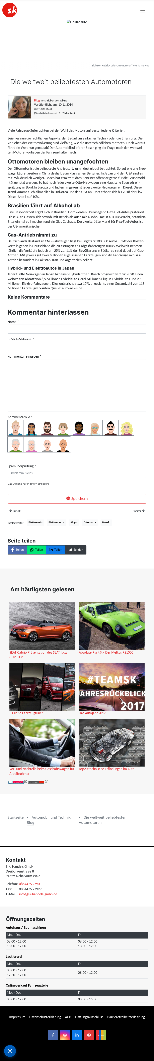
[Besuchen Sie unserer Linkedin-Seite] (77, 1035)
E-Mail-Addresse (21, 339)
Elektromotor (56, 522)
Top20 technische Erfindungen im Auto (107, 769)
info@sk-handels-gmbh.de (38, 894)
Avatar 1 (15, 428)
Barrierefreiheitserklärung (126, 1017)
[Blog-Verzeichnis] (17, 782)
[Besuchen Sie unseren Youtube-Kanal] (89, 1035)
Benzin (106, 522)
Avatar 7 (110, 428)
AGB (68, 1017)
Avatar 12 (63, 444)
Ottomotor (90, 522)
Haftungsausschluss (89, 1017)
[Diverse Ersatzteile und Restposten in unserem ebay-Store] (101, 1035)
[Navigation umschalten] (142, 11)
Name (13, 322)
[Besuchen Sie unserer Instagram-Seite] (65, 1035)
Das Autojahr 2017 (92, 713)
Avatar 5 (79, 428)
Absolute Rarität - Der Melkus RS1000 (106, 653)
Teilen (20, 550)
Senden (78, 550)
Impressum (17, 1017)
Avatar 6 (95, 428)
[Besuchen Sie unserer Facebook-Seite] (53, 1035)
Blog (37, 100)
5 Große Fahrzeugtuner (26, 713)
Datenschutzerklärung (45, 1017)
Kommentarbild (20, 417)
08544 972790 (29, 884)
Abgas (74, 522)
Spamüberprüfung (22, 466)
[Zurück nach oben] (147, 959)
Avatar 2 (31, 428)
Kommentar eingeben (25, 357)
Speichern (79, 499)
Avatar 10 (31, 444)
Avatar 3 (47, 428)
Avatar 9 (15, 444)
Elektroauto (35, 522)
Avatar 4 (63, 428)
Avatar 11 (47, 444)
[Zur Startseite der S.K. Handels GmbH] (10, 10)
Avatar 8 (126, 428)
